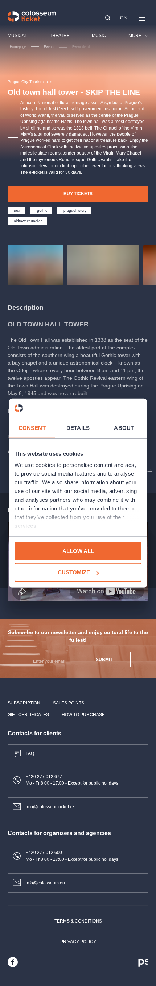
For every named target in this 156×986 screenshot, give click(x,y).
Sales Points (68, 703)
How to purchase (83, 714)
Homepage (18, 47)
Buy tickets (78, 193)
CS (123, 17)
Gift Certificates (28, 714)
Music (99, 35)
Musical (17, 35)
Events (49, 47)
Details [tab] (78, 427)
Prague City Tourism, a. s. (30, 81)
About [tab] (124, 427)
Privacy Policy (78, 941)
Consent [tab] (32, 427)
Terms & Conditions (78, 921)
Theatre (60, 35)
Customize (74, 572)
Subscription (24, 703)
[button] (107, 18)
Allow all (78, 551)
